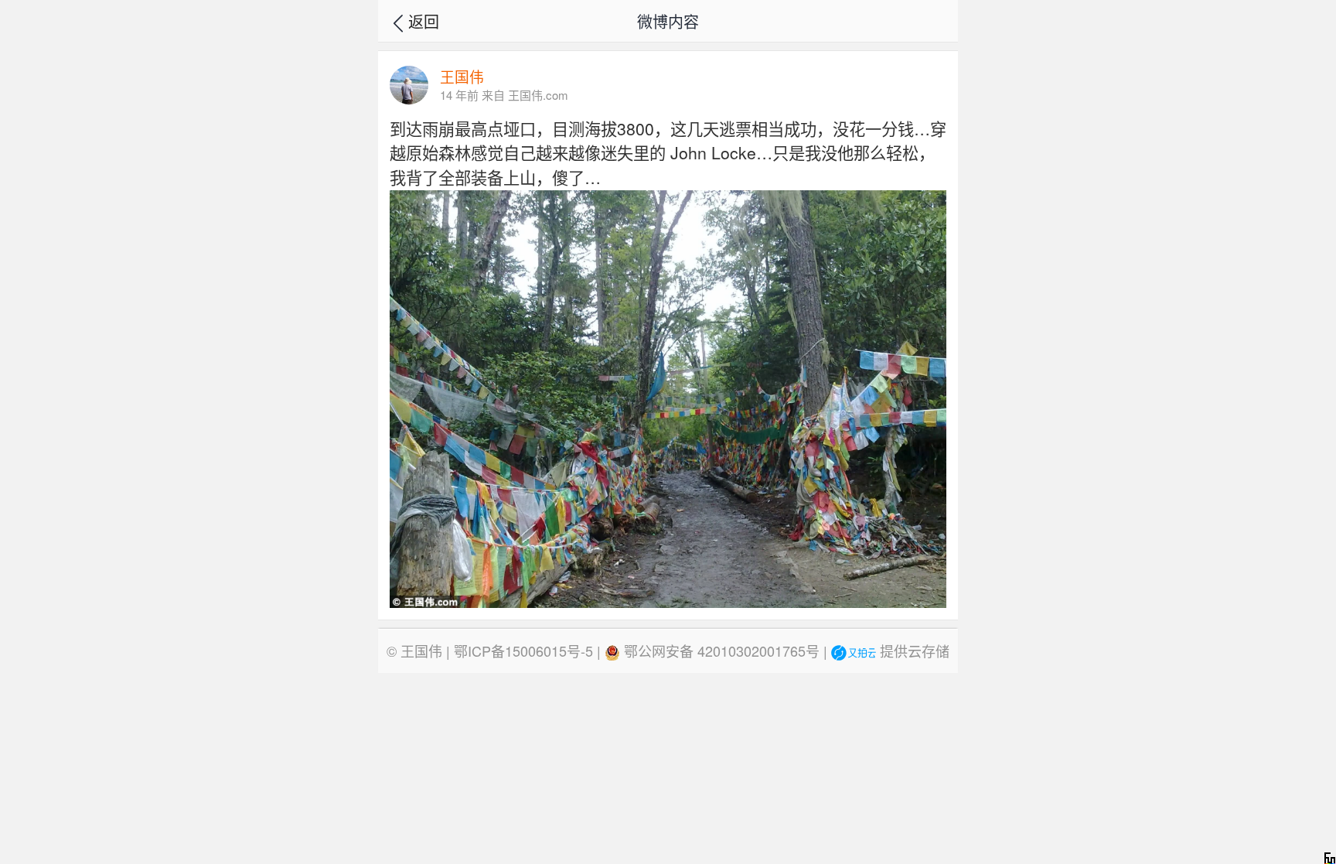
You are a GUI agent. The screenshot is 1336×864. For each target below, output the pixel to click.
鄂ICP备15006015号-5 (523, 650)
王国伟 (421, 650)
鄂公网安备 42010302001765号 (720, 650)
